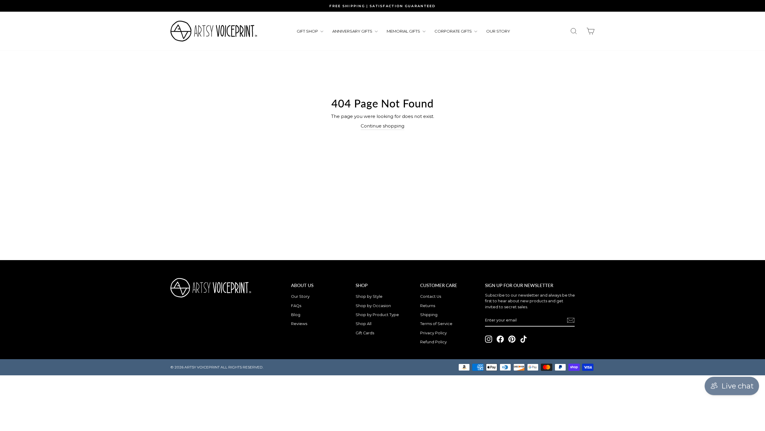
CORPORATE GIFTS (453, 31)
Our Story (300, 296)
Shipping (428, 314)
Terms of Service (436, 323)
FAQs (296, 305)
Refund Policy (433, 342)
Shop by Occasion (373, 305)
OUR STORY (498, 31)
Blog (295, 314)
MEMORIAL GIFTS (404, 31)
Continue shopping (382, 126)
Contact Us (430, 296)
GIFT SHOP (308, 31)
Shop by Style (369, 296)
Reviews (299, 323)
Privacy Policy (433, 333)
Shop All (363, 323)
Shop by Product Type (377, 314)
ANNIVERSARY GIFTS (352, 31)
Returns (427, 305)
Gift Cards (365, 333)
